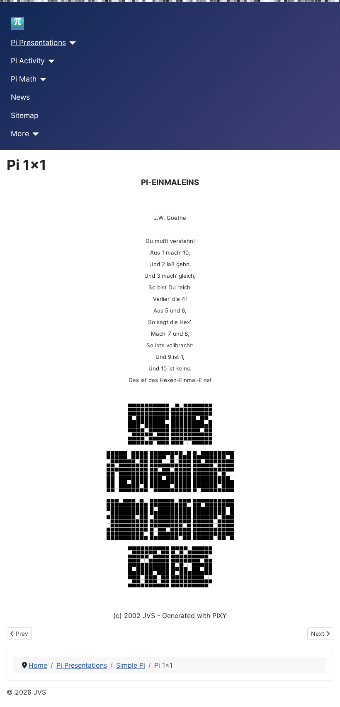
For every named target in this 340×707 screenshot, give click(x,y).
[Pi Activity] (50, 61)
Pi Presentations (38, 42)
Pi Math (23, 79)
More (20, 133)
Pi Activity (28, 60)
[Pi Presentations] (71, 43)
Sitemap (25, 115)
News (20, 97)
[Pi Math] (41, 79)
